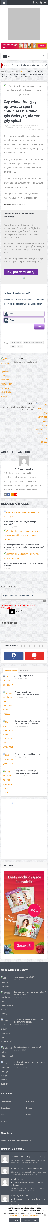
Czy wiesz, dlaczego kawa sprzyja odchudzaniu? (18, 388)
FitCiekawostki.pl (17, 105)
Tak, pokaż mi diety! (20, 252)
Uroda (28, 1094)
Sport (20, 326)
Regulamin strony (30, 1220)
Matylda (14, 1136)
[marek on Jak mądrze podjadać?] (5, 1150)
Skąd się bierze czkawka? (25, 341)
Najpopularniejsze (10, 650)
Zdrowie (16, 107)
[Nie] (45, 1215)
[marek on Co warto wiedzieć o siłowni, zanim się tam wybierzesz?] (5, 1161)
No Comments (26, 107)
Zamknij (15, 1220)
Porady (29, 1088)
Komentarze (24, 650)
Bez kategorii (6, 1081)
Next (30, 384)
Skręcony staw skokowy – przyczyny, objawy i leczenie (24, 544)
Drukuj (34, 110)
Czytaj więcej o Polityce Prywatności (24, 1216)
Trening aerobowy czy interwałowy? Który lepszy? (27, 673)
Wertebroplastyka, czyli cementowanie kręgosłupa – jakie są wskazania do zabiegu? (24, 525)
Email (42, 110)
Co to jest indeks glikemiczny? (28, 734)
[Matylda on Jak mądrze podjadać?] (5, 1138)
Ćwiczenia (9, 107)
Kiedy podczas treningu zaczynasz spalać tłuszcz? (26, 751)
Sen (13, 326)
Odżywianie (5, 1088)
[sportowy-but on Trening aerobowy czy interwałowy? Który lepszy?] (5, 1178)
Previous (20, 338)
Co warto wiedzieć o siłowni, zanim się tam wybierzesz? (27, 702)
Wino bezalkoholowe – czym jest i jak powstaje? (20, 502)
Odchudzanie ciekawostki (33, 322)
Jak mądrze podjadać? (24, 655)
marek (13, 1148)
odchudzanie (16, 322)
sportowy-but (17, 1175)
